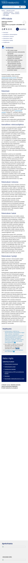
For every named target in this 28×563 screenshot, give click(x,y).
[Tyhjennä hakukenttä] (22, 6)
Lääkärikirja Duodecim (8, 12)
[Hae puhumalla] (20, 6)
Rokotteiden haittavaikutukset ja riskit (14, 378)
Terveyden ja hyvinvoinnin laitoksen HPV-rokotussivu (14, 350)
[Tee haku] (24, 6)
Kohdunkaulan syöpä (9, 366)
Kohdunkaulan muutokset (11, 364)
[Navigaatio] (25, 2)
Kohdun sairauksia (15, 13)
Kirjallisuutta (6, 42)
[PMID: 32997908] (17, 348)
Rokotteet (5, 32)
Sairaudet (17, 12)
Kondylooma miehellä (9, 369)
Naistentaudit (6, 13)
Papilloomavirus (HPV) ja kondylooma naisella (14, 372)
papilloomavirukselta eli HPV (9, 77)
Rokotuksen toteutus (8, 36)
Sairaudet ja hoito (10, 10)
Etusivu (3, 10)
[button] (3, 29)
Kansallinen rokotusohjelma (10, 34)
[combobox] (14, 7)
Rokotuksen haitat (7, 38)
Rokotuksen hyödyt (8, 40)
